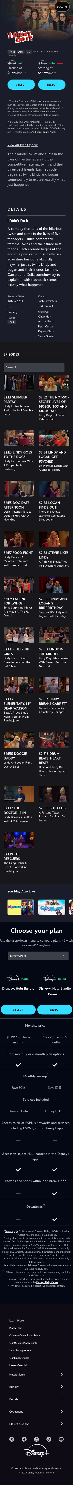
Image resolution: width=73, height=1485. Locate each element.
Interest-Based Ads (18, 1365)
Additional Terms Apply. (44, 132)
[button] (36, 1374)
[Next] (66, 906)
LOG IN (62, 6)
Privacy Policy (15, 1328)
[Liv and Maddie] (21, 907)
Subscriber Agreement (20, 1350)
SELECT (21, 84)
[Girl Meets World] (51, 907)
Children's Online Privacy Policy (24, 1335)
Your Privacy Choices (19, 1358)
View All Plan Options (23, 145)
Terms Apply (11, 1231)
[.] (11, 1439)
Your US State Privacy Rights (23, 1343)
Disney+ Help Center (47, 1282)
